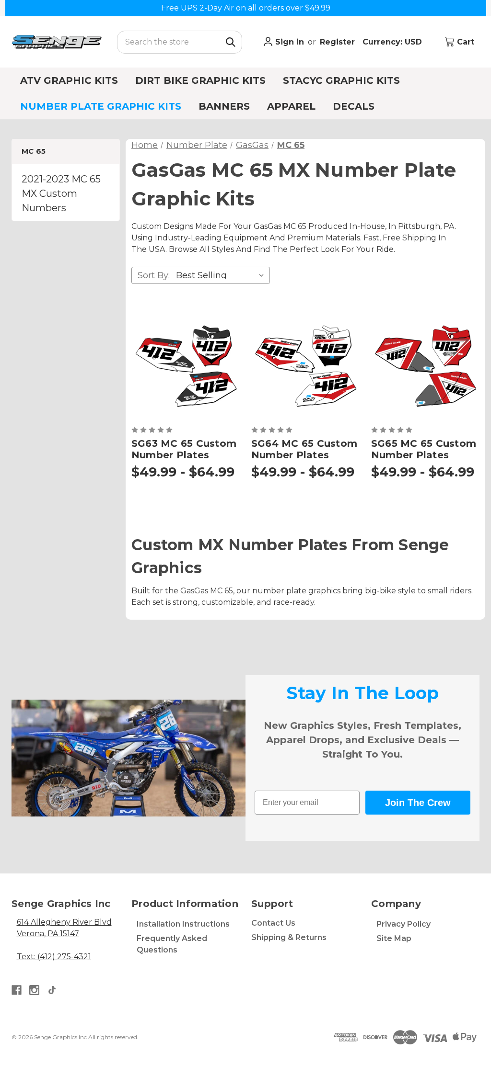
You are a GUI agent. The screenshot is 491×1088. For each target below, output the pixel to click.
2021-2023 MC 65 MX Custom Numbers (61, 193)
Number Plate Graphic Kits (100, 106)
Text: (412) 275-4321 (54, 956)
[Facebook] (17, 990)
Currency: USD (393, 41)
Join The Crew (418, 802)
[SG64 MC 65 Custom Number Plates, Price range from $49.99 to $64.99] (305, 365)
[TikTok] (52, 990)
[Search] (230, 42)
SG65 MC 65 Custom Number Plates (423, 449)
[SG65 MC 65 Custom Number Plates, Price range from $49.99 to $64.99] (425, 365)
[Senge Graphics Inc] (57, 42)
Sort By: (154, 275)
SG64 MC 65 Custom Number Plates (304, 449)
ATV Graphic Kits (69, 80)
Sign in (288, 41)
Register (337, 41)
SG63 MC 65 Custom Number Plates (183, 449)
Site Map (393, 938)
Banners (224, 106)
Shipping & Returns (289, 937)
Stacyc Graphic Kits (341, 80)
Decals (353, 106)
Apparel (291, 106)
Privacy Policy (403, 924)
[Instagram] (34, 990)
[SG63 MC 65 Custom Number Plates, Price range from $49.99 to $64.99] (185, 365)
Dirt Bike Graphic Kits (200, 80)
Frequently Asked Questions (172, 944)
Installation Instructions (183, 924)
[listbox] (222, 275)
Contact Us (273, 923)
